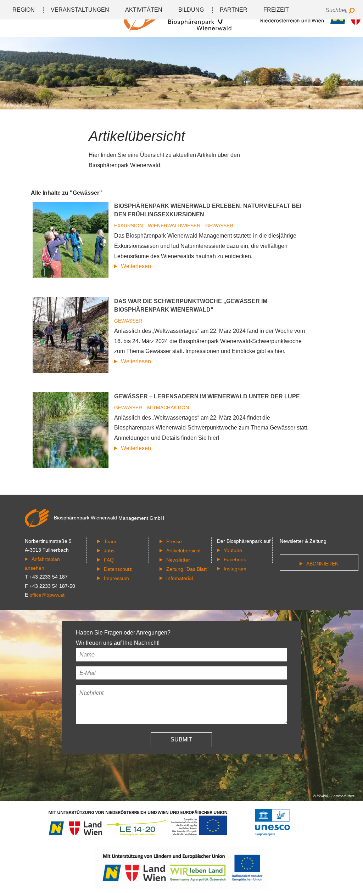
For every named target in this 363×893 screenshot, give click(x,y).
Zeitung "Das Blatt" (187, 569)
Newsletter (178, 560)
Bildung (191, 10)
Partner (233, 10)
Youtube (233, 550)
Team (110, 541)
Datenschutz (118, 569)
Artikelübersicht (183, 550)
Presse (174, 541)
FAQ (109, 560)
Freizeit (276, 10)
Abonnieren (322, 564)
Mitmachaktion (168, 407)
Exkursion (129, 225)
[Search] (351, 11)
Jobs (109, 550)
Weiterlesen (136, 266)
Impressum (116, 578)
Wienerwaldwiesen (175, 225)
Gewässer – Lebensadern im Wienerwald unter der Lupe (207, 396)
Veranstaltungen (80, 10)
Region (23, 10)
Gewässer (219, 225)
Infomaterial (179, 578)
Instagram (235, 568)
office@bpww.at (47, 595)
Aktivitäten (143, 10)
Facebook (235, 559)
